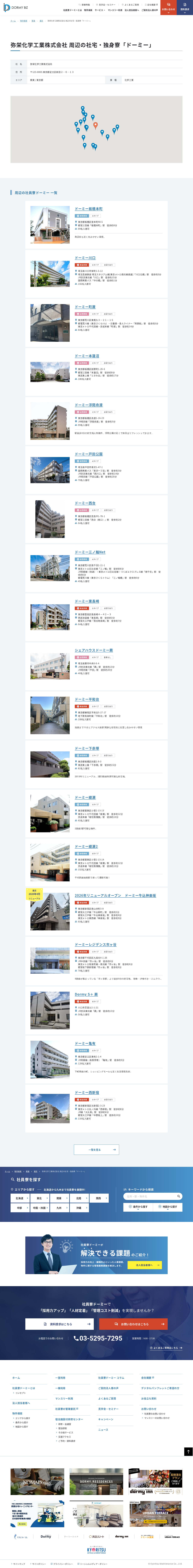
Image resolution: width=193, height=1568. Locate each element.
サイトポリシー (39, 1563)
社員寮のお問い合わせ (154, 1413)
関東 (33, 21)
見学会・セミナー (105, 5)
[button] (87, 128)
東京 (41, 21)
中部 (19, 1208)
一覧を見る (95, 1149)
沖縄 (78, 1208)
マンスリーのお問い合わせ (157, 1417)
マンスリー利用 (115, 10)
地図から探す (168, 1206)
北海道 (19, 1198)
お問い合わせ (168, 7)
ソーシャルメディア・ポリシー (93, 1563)
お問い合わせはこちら (131, 1324)
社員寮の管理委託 (65, 1409)
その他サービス (65, 1432)
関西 (98, 1198)
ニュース (103, 1429)
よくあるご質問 (130, 5)
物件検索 (88, 10)
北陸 (78, 1198)
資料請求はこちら (57, 1324)
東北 (39, 1198)
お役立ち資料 (149, 1398)
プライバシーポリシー (63, 1563)
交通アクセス (64, 1436)
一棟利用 (60, 1388)
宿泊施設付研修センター (69, 1419)
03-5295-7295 (100, 1338)
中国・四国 (39, 1208)
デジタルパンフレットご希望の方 (160, 1388)
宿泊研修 (62, 1428)
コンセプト (20, 1392)
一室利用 (60, 1377)
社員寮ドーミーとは (72, 10)
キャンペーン (105, 1419)
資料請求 (184, 7)
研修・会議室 (64, 1423)
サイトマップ (19, 1563)
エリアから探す (22, 1418)
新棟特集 (86, 5)
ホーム (13, 21)
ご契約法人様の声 (150, 10)
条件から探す (138, 1206)
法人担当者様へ (132, 10)
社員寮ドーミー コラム (111, 1377)
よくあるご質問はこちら (166, 1347)
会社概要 (151, 5)
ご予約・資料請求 (66, 1440)
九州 (59, 1208)
